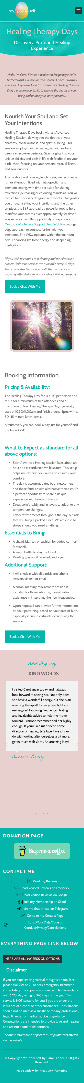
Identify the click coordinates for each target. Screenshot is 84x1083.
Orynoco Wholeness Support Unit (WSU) (33, 224)
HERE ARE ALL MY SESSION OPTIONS (33, 959)
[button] (78, 10)
